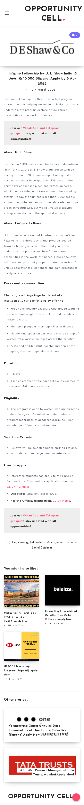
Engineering (20, 542)
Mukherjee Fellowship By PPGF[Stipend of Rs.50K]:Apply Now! (20, 617)
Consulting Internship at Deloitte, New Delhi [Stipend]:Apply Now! (61, 615)
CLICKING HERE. (18, 487)
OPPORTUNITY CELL (53, 14)
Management (55, 542)
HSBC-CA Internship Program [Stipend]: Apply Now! (21, 670)
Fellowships (37, 542)
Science (71, 542)
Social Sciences (42, 547)
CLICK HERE (61, 501)
